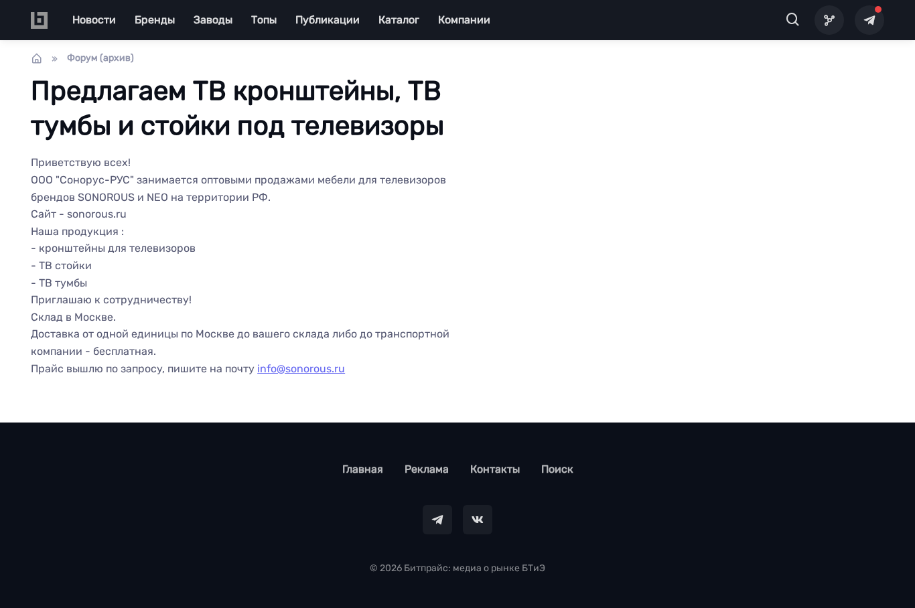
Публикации (327, 19)
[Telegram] (869, 20)
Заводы (213, 19)
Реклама (427, 469)
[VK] (477, 519)
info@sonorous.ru (301, 368)
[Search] (793, 20)
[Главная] (37, 58)
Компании (464, 19)
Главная (362, 469)
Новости (94, 19)
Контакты (495, 469)
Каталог (398, 19)
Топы (264, 19)
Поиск (557, 469)
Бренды (155, 19)
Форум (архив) (100, 58)
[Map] (829, 20)
